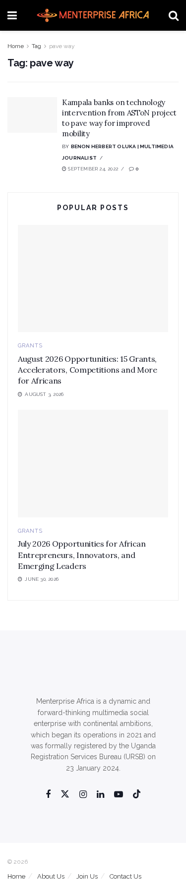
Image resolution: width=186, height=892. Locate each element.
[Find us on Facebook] (48, 794)
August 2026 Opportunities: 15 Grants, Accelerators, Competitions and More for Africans (87, 370)
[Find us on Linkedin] (100, 794)
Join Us (87, 876)
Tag (36, 46)
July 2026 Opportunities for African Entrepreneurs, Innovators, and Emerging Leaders (82, 555)
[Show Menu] (12, 15)
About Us (50, 876)
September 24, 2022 (92, 168)
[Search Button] (174, 15)
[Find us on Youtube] (118, 794)
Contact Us (125, 876)
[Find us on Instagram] (83, 794)
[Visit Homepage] (93, 15)
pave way (62, 46)
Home (15, 46)
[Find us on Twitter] (65, 794)
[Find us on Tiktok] (137, 794)
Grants (30, 345)
